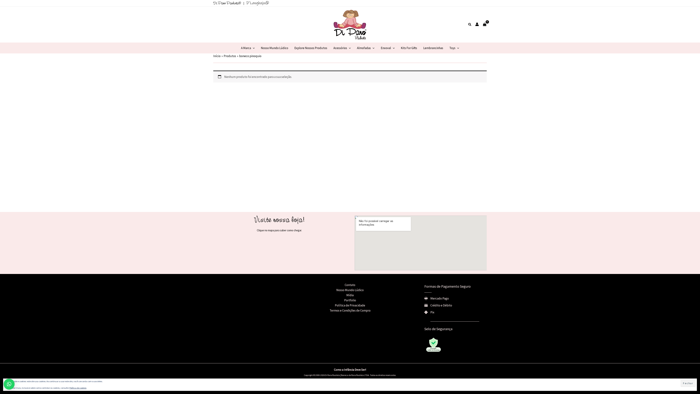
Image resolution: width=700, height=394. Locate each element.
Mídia (350, 295)
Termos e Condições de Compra (350, 310)
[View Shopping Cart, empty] (485, 25)
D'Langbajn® (257, 3)
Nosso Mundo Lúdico (350, 290)
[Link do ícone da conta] (477, 24)
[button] (470, 24)
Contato (350, 285)
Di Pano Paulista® (227, 3)
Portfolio (350, 300)
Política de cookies (77, 388)
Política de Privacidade (350, 305)
